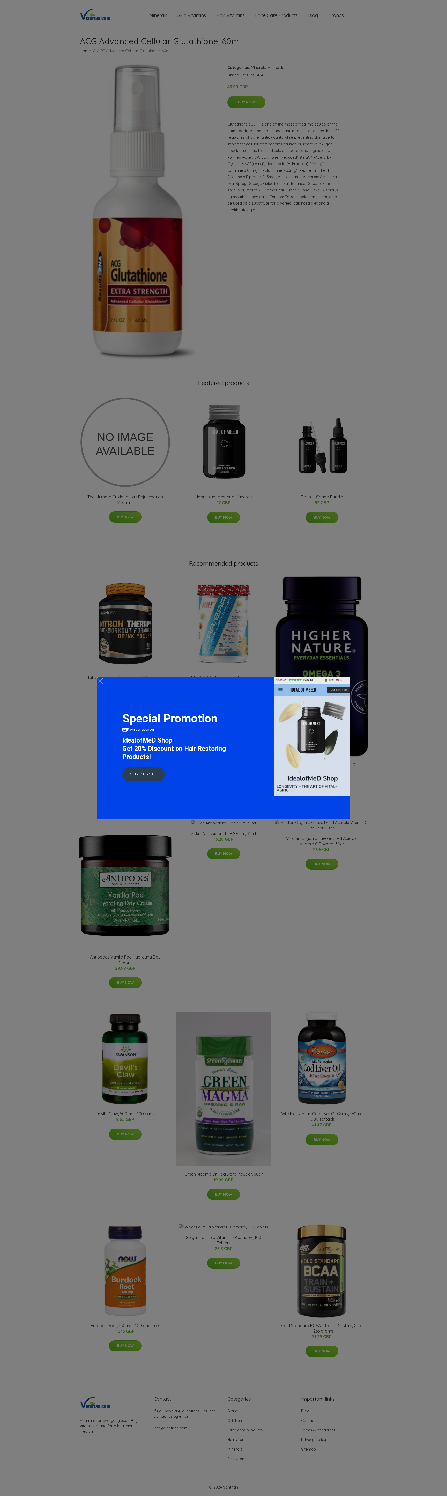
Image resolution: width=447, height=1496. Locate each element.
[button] (143, 774)
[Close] (100, 681)
